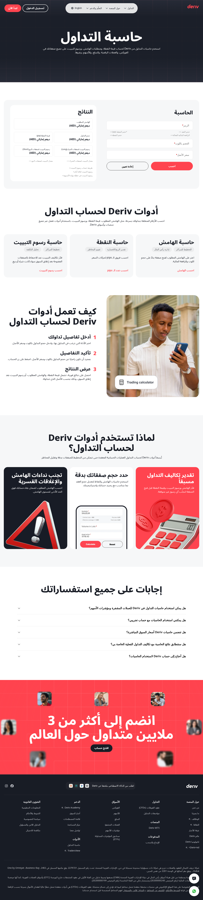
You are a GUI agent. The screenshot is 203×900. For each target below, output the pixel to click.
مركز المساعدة (74, 824)
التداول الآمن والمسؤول (29, 824)
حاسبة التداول (74, 845)
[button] (129, 8)
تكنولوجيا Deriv (192, 842)
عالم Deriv (194, 836)
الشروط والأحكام (33, 813)
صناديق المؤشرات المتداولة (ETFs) (107, 838)
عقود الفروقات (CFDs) (149, 807)
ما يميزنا (195, 813)
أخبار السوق (75, 813)
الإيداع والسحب (153, 842)
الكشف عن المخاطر (155, 890)
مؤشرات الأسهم (112, 830)
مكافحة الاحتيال (33, 830)
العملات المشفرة (112, 824)
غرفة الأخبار (194, 830)
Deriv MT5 (154, 828)
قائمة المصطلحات (71, 819)
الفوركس (116, 807)
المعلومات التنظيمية (31, 807)
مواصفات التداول (152, 813)
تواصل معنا (75, 830)
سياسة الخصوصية (32, 819)
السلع (117, 819)
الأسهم (117, 813)
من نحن (195, 807)
